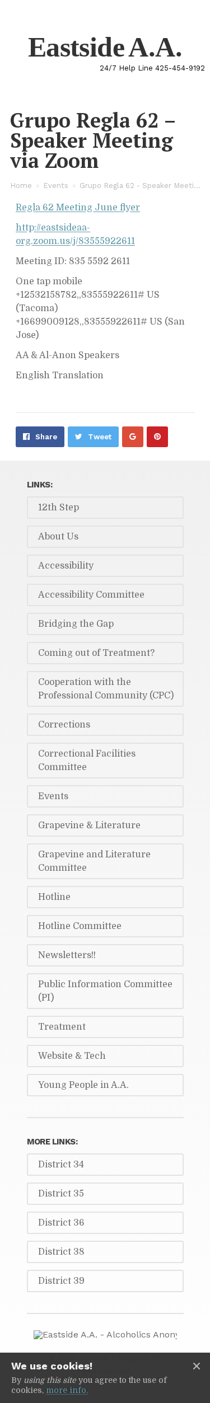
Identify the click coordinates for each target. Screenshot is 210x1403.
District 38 (61, 1252)
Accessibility (66, 566)
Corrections (64, 725)
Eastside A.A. (105, 47)
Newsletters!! (67, 955)
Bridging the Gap (76, 624)
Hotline (54, 897)
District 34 (61, 1165)
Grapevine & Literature (89, 825)
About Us (58, 537)
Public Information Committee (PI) (105, 991)
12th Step (58, 508)
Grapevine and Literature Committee (94, 861)
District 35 (61, 1194)
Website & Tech (72, 1056)
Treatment (62, 1027)
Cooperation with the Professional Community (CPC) (106, 689)
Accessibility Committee (91, 595)
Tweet (99, 437)
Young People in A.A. (83, 1085)
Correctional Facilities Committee (87, 760)
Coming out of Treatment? (96, 653)
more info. (67, 1390)
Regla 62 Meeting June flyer (78, 208)
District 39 (61, 1281)
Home (21, 185)
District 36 (61, 1223)
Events (55, 185)
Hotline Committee (80, 926)
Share (46, 437)
